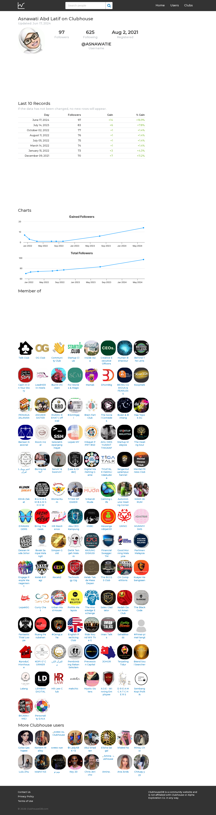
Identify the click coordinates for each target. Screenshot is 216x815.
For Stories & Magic (73, 386)
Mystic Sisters (90, 690)
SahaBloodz (123, 636)
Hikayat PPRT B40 (90, 443)
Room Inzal (40, 443)
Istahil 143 (40, 771)
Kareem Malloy (40, 749)
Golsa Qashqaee (24, 749)
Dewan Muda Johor (24, 552)
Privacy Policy (26, 796)
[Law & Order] (73, 471)
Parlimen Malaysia (139, 552)
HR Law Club (57, 690)
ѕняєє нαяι (57, 749)
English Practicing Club (73, 637)
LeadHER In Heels (40, 386)
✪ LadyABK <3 (73, 749)
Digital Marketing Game (90, 472)
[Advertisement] (81, 78)
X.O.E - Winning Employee (106, 691)
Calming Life (106, 500)
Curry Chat (40, 609)
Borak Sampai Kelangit (40, 553)
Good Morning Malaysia (123, 553)
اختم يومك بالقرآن (24, 471)
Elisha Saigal (106, 749)
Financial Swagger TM (106, 553)
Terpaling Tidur (123, 663)
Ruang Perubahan (40, 636)
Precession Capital (90, 663)
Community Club (56, 359)
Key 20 (73, 771)
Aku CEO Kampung (73, 528)
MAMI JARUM (140, 500)
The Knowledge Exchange (90, 610)
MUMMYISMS (139, 528)
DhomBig (106, 384)
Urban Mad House (57, 609)
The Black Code (139, 609)
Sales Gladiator (106, 609)
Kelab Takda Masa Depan (90, 580)
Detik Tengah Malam (73, 553)
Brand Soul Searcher (139, 663)
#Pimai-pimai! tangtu (139, 637)
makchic (73, 688)
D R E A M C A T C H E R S (123, 691)
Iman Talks (106, 636)
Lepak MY (73, 442)
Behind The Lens (139, 359)
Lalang (24, 688)
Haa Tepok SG (139, 416)
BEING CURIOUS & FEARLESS (123, 389)
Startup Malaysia (123, 443)
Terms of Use (25, 801)
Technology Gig (73, 579)
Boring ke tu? (40, 471)
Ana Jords (123, 771)
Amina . (106, 771)
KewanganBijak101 (106, 528)
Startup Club (73, 359)
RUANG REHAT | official (57, 418)
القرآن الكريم (57, 663)
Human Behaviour (123, 359)
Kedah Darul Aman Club (123, 610)
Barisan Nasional (24, 443)
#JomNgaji (73, 416)
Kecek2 (57, 577)
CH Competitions (123, 579)
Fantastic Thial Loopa (24, 637)
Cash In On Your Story (24, 387)
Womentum (57, 500)
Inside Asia (90, 359)
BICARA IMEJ (24, 717)
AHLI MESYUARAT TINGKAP (106, 445)
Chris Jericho (90, 773)
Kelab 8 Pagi (40, 579)
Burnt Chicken (56, 386)
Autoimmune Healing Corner (123, 502)
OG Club (40, 357)
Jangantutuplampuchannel (123, 472)
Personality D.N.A (40, 717)
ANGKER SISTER (40, 416)
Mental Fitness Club (139, 471)
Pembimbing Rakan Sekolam (73, 664)
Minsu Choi (139, 749)
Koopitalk (139, 384)
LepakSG (24, 607)
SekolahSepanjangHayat (57, 445)
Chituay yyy (139, 773)
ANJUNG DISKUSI (90, 552)
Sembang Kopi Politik (139, 691)
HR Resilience (57, 528)
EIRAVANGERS (24, 528)
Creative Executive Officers (106, 360)
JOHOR (106, 661)
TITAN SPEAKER (73, 500)
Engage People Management (23, 582)
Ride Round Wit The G (90, 637)
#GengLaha (57, 636)
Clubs (188, 5)
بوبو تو (57, 771)
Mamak (90, 384)
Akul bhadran (90, 749)
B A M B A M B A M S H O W (40, 502)
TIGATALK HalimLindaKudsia (106, 473)
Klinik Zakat (24, 500)
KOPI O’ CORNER (40, 663)
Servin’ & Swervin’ (57, 471)
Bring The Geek (40, 528)
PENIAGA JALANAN (23, 416)
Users (174, 5)
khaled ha (123, 747)
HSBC (90, 526)
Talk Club (24, 357)
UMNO (123, 526)
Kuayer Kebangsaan (139, 579)
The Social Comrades (106, 418)
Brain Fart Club (90, 416)
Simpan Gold (56, 552)
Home (160, 5)
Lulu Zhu (24, 771)
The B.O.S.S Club (106, 579)
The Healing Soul (139, 443)
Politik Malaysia (73, 609)
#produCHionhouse (24, 664)
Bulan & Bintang (123, 416)
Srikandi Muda (90, 500)
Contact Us (24, 792)
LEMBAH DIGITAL (40, 690)
